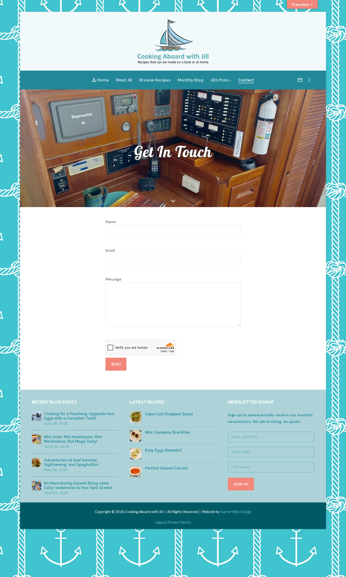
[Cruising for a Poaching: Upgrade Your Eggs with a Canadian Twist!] (36, 416)
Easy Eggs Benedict (163, 450)
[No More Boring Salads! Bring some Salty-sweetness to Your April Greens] (36, 485)
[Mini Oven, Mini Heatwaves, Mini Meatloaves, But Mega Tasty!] (36, 439)
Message (113, 279)
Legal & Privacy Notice (173, 522)
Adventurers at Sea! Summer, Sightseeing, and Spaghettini (71, 462)
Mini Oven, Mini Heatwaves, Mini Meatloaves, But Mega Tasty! (73, 439)
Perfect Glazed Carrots (166, 468)
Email (110, 250)
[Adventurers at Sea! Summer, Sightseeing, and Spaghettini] (36, 462)
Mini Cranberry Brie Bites (167, 432)
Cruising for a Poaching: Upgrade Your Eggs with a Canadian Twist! (79, 416)
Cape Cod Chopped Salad (169, 414)
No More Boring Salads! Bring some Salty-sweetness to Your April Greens (78, 485)
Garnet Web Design (235, 511)
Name (110, 221)
